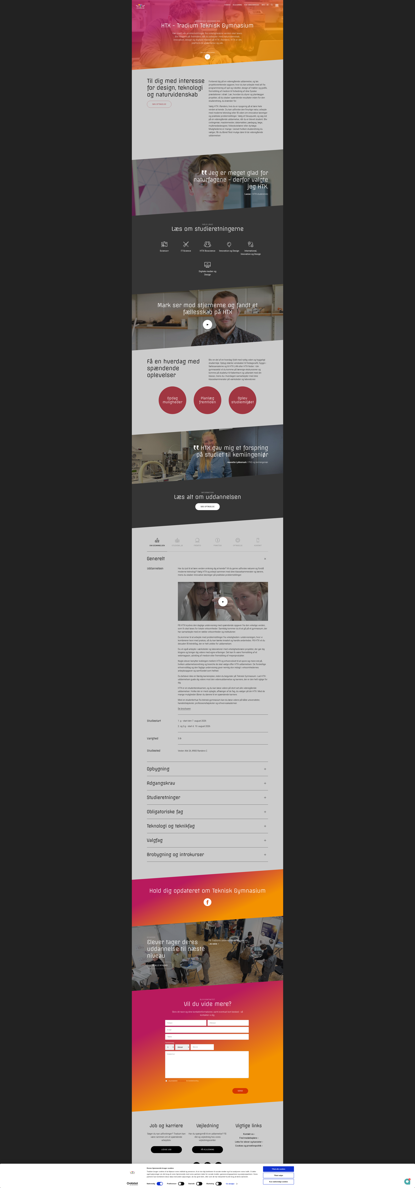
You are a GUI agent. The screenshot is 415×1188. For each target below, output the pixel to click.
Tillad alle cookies (278, 1169)
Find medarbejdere (248, 1138)
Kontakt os (248, 1134)
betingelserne (182, 1081)
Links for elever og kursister (248, 1142)
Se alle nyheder (160, 965)
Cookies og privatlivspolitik (248, 1146)
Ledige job (166, 1150)
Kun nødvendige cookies (278, 1182)
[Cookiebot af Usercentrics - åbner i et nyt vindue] (132, 1183)
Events (227, 5)
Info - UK (265, 5)
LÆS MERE (213, 944)
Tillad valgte (278, 1175)
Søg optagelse (159, 104)
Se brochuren (184, 708)
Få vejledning (207, 1150)
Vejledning (237, 5)
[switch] (181, 1183)
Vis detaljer (230, 1184)
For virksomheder (251, 5)
